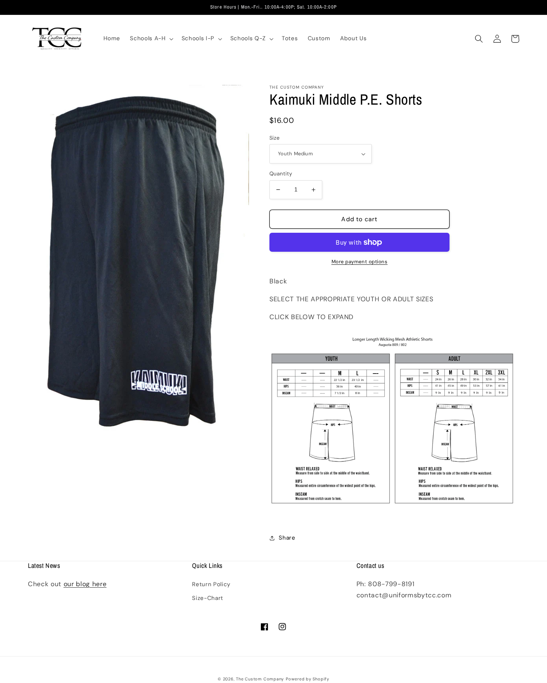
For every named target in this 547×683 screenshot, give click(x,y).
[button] (150, 38)
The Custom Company (260, 679)
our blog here (85, 584)
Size (274, 137)
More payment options (360, 261)
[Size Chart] (392, 517)
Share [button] (287, 537)
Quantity (280, 173)
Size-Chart (207, 598)
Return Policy (211, 584)
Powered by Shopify (307, 679)
